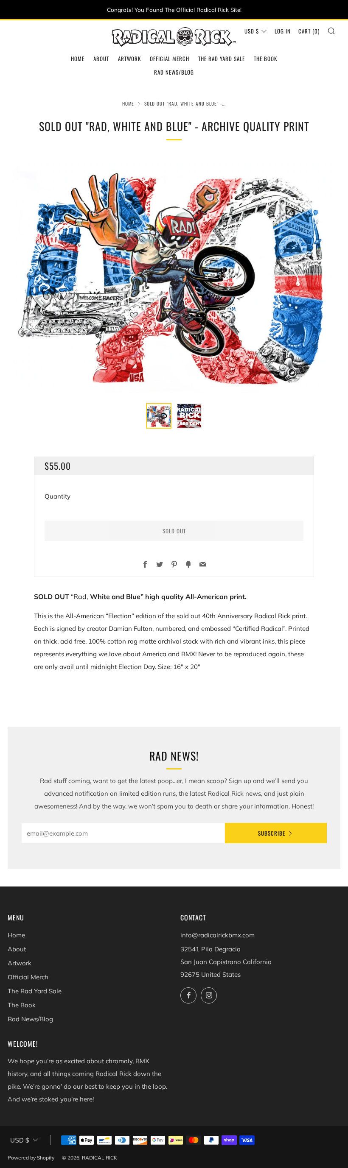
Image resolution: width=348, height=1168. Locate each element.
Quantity (57, 496)
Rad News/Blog (174, 72)
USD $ (251, 31)
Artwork (129, 58)
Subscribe (271, 833)
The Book (265, 58)
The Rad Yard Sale (221, 58)
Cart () (309, 31)
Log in (283, 31)
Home (77, 58)
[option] (174, 275)
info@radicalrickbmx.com (217, 935)
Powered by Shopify (31, 1157)
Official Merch (169, 58)
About (101, 58)
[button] (158, 416)
